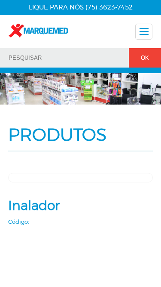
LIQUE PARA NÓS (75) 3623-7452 (81, 7)
